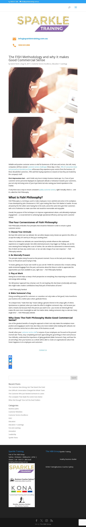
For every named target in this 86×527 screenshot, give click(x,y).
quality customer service (47, 190)
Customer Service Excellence (41, 64)
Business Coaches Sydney (64, 467)
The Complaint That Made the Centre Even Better (25, 397)
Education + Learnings (59, 64)
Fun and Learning (14, 428)
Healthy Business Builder (68, 459)
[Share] (43, 367)
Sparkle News (13, 438)
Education (12, 421)
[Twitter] (43, 360)
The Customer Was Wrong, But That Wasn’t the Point (27, 387)
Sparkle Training (65, 452)
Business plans (14, 409)
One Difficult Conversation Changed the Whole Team (27, 390)
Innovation (12, 431)
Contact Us (43, 350)
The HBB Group (45, 524)
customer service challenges (37, 167)
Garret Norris (15, 64)
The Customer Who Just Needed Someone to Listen (26, 394)
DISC (10, 418)
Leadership (12, 434)
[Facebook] (43, 357)
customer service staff (29, 332)
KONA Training (51, 467)
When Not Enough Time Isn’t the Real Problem (24, 400)
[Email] (43, 363)
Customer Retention (15, 412)
